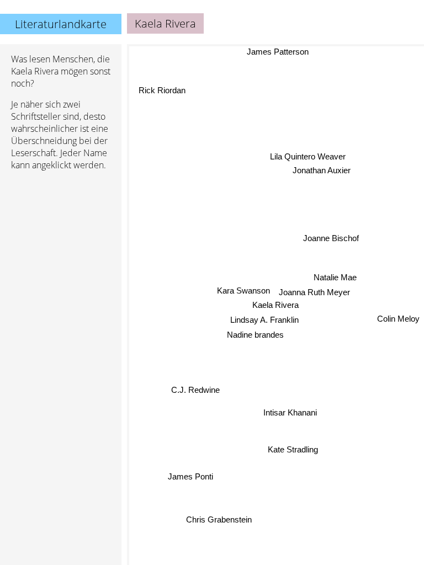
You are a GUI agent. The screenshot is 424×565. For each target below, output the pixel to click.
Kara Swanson (243, 290)
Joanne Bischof (331, 237)
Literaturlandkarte (61, 24)
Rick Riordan (161, 90)
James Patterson (275, 51)
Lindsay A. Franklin (264, 319)
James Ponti (190, 476)
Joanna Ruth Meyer (314, 292)
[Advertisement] (61, 238)
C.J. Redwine (196, 390)
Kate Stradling (293, 449)
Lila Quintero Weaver (308, 157)
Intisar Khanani (290, 412)
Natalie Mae (335, 277)
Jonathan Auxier (323, 170)
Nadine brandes (255, 334)
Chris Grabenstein (218, 519)
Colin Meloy (398, 319)
